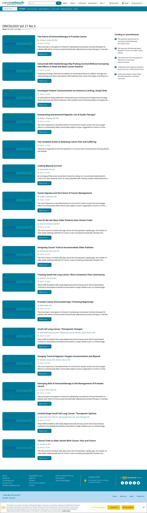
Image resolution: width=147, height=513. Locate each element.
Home (4, 29)
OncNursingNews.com (11, 485)
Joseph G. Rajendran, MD (48, 197)
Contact (32, 480)
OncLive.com (7, 483)
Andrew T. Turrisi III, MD (48, 278)
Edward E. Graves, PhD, (47, 360)
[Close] (144, 507)
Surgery (75, 9)
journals (10, 29)
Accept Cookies (128, 507)
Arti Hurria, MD (45, 444)
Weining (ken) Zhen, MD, (67, 417)
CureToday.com (8, 480)
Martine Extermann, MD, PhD (49, 251)
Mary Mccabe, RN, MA (47, 169)
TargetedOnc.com (36, 476)
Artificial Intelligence (44, 9)
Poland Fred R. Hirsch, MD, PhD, (70, 333)
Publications (92, 3)
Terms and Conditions (37, 483)
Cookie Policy (66, 511)
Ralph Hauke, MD (45, 305)
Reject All (114, 507)
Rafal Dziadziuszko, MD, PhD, (49, 333)
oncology (18, 29)
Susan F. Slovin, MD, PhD (48, 390)
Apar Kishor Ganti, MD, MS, (49, 417)
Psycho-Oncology (31, 9)
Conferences (82, 3)
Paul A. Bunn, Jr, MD (88, 333)
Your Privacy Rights (63, 480)
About (4, 476)
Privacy (31, 485)
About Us (123, 496)
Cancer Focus (8, 9)
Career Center (55, 9)
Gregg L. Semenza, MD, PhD (49, 118)
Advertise (6, 478)
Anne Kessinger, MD (83, 417)
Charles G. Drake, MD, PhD (49, 40)
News (65, 3)
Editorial (32, 478)
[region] (73, 507)
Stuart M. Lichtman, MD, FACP (50, 224)
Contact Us (140, 496)
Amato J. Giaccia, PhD (63, 360)
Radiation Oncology (66, 9)
